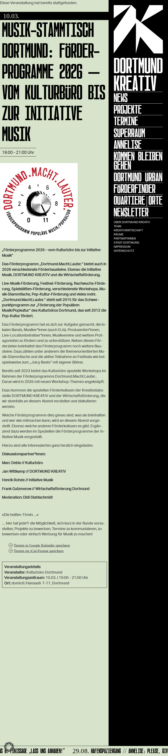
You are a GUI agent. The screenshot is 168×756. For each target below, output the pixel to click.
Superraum (129, 133)
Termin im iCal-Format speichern (39, 551)
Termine (126, 121)
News (121, 97)
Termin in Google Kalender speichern (42, 545)
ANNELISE (128, 144)
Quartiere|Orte (138, 200)
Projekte (128, 109)
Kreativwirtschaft (128, 230)
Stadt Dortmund (126, 242)
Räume (119, 234)
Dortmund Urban (138, 177)
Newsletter (131, 212)
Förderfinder (135, 188)
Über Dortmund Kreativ (132, 222)
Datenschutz (124, 250)
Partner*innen (125, 238)
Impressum (122, 246)
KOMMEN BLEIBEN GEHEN (138, 160)
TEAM (117, 226)
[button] (9, 747)
